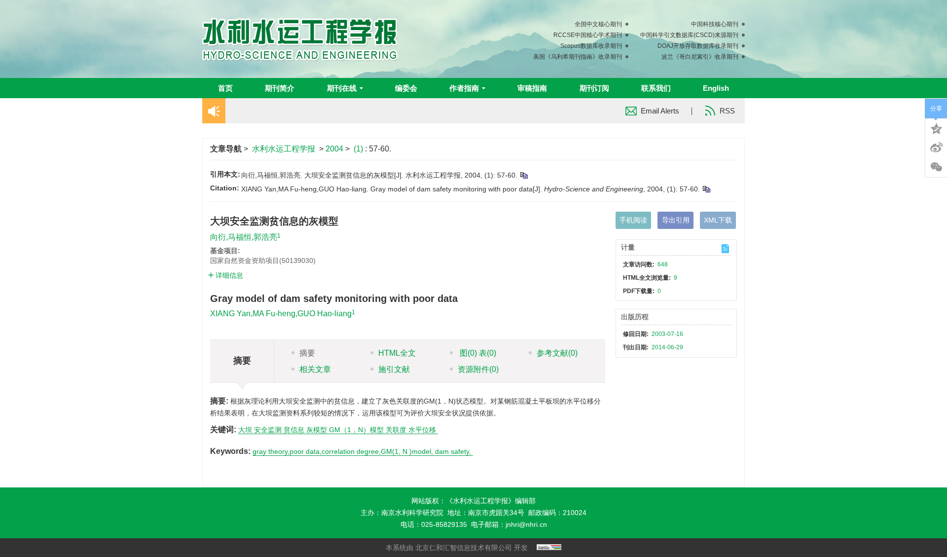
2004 (334, 149)
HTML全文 (397, 353)
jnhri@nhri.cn (526, 524)
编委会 (406, 88)
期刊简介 (279, 88)
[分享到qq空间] (936, 127)
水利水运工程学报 (283, 149)
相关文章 (315, 369)
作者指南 (464, 88)
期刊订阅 (594, 88)
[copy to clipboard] (706, 189)
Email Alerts (660, 111)
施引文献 (394, 369)
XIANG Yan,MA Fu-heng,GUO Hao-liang (281, 313)
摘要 (307, 353)
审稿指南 (532, 88)
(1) (359, 149)
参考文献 (557, 353)
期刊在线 (342, 88)
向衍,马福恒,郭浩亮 (243, 237)
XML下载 (718, 220)
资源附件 (478, 369)
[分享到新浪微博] (936, 147)
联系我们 (656, 88)
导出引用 (676, 220)
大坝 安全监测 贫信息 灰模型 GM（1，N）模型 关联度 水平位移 (338, 430)
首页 (225, 88)
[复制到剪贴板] (523, 175)
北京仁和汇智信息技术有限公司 (463, 548)
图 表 (477, 353)
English (716, 88)
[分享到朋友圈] (936, 167)
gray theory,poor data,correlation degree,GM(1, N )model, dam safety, (363, 451)
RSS (727, 111)
